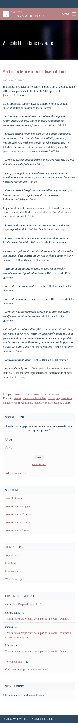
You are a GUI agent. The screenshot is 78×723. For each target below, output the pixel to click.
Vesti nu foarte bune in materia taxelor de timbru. (36, 72)
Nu (10, 448)
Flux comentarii (14, 571)
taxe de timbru (62, 402)
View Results (39, 464)
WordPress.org (13, 579)
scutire (49, 402)
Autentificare (12, 555)
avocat (17, 398)
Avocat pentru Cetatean (47, 394)
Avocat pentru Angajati (18, 506)
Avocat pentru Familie (17, 522)
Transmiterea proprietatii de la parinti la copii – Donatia (37, 618)
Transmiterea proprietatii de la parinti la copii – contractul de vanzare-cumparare (38, 635)
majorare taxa (64, 398)
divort (51, 398)
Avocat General (23, 394)
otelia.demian (14, 661)
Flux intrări (11, 563)
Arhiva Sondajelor (15, 473)
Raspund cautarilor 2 (30, 604)
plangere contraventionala (17, 402)
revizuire (39, 402)
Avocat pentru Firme (17, 530)
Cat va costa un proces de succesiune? (26, 669)
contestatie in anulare (34, 398)
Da (10, 439)
